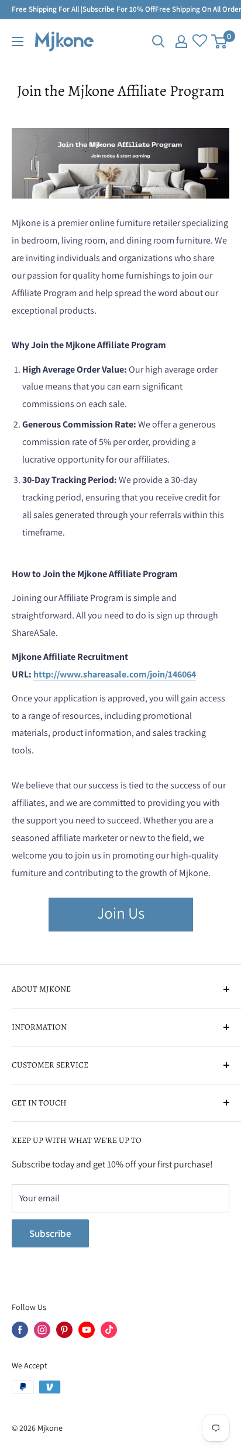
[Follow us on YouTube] (86, 1330)
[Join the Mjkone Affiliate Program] (121, 897)
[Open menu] (17, 41)
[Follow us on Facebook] (20, 1330)
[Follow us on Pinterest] (64, 1330)
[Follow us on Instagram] (42, 1330)
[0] (219, 41)
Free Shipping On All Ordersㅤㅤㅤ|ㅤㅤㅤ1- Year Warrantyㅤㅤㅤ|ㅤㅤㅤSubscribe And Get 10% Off (192, 9)
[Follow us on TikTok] (109, 1330)
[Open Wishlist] (199, 42)
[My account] (181, 41)
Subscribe (50, 1233)
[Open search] (158, 41)
